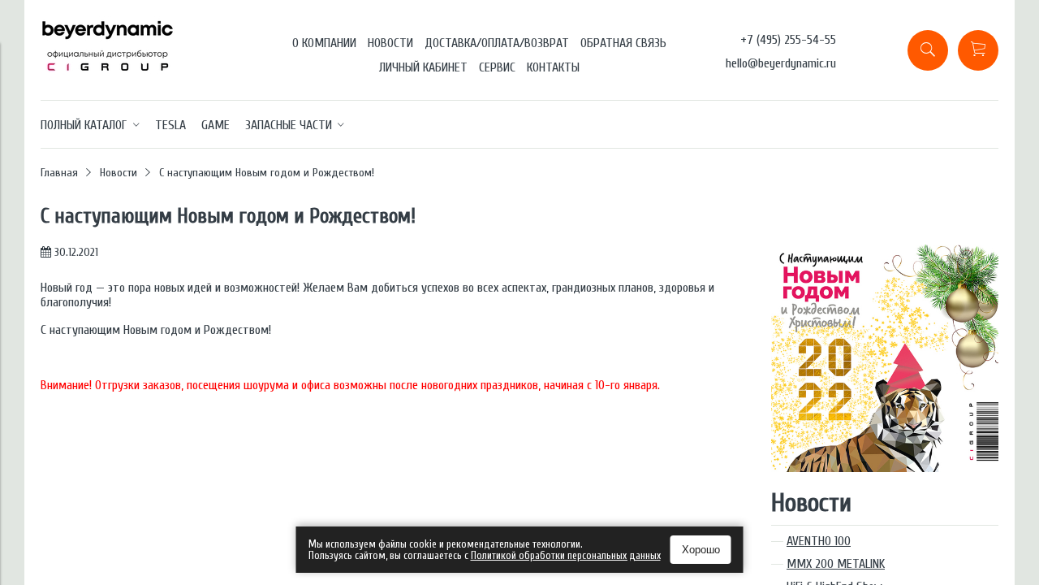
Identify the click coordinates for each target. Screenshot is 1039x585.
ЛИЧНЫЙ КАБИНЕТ (423, 67)
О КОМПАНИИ (324, 43)
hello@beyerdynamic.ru (781, 63)
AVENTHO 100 (819, 541)
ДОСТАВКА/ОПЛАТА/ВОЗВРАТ (497, 43)
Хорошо (701, 550)
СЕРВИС (497, 67)
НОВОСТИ (390, 43)
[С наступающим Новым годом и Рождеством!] (884, 252)
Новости (118, 173)
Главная (59, 173)
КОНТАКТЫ (553, 67)
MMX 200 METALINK (836, 564)
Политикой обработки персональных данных (566, 555)
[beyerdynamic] (108, 77)
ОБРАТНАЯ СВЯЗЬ (623, 43)
